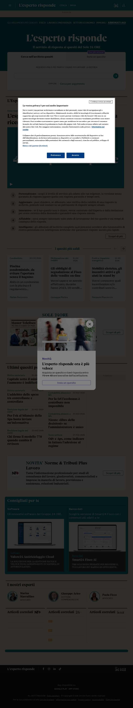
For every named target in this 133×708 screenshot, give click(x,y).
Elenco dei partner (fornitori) (35, 146)
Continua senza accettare (101, 102)
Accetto (75, 155)
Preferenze (56, 155)
